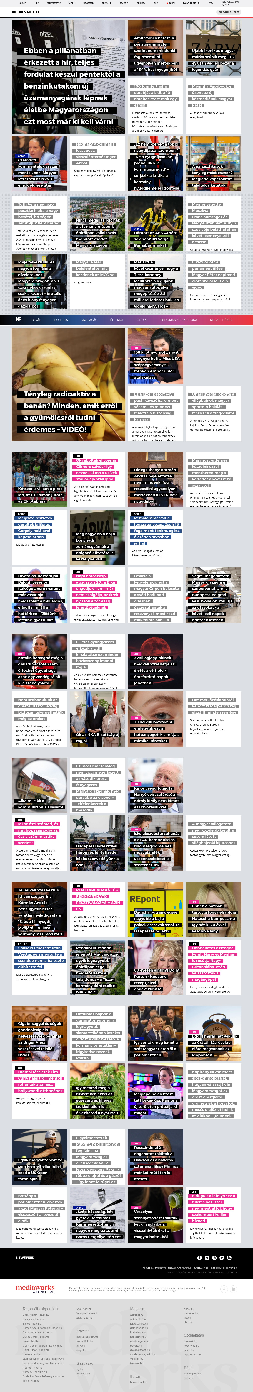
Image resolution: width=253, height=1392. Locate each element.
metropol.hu (191, 1313)
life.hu (187, 1317)
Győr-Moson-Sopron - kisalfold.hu (42, 1345)
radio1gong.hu (192, 1373)
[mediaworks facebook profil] (224, 1289)
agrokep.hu (83, 1373)
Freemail (106, 3)
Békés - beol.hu (32, 1323)
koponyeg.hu (191, 1345)
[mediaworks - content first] (35, 1289)
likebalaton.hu (138, 1332)
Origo (23, 3)
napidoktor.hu (138, 1336)
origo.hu (81, 1350)
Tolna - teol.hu (31, 1380)
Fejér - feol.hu (31, 1341)
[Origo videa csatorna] (221, 1258)
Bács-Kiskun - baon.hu (36, 1314)
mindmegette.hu (139, 1341)
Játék (210, 3)
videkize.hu (136, 1358)
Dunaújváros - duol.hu (36, 1336)
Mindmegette (54, 3)
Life (37, 3)
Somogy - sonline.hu (35, 1371)
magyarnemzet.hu (87, 1336)
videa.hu (189, 1350)
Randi (172, 3)
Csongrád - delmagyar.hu (38, 1332)
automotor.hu (138, 1319)
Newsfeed (88, 3)
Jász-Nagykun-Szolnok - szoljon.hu (43, 1358)
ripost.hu (189, 1308)
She (156, 3)
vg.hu (79, 1369)
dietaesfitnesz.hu (140, 1349)
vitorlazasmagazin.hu (142, 1354)
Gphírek (141, 3)
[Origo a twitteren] (207, 1258)
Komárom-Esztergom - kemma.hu (43, 1363)
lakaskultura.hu (139, 1323)
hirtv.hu (80, 1345)
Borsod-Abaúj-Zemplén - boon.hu (42, 1327)
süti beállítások (201, 1268)
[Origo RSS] (229, 1258)
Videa (72, 3)
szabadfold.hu (84, 1341)
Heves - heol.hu (32, 1354)
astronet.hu (137, 1314)
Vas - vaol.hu (84, 1308)
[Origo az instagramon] (214, 1258)
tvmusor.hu (136, 1363)
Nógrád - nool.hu (33, 1367)
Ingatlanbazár (191, 3)
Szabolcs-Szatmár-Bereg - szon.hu (43, 1376)
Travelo (124, 3)
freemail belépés (229, 12)
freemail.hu (190, 1341)
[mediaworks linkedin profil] (233, 1289)
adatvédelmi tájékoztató (154, 1268)
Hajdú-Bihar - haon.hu (36, 1349)
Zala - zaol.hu (84, 1317)
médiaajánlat (230, 1268)
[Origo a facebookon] (199, 1258)
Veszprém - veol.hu (87, 1313)
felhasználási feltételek (180, 1268)
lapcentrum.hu (192, 1354)
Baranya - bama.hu (34, 1319)
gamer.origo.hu (139, 1327)
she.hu (188, 1322)
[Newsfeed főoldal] (25, 1258)
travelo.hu (136, 1345)
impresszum (216, 1268)
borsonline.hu (138, 1382)
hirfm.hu (189, 1377)
